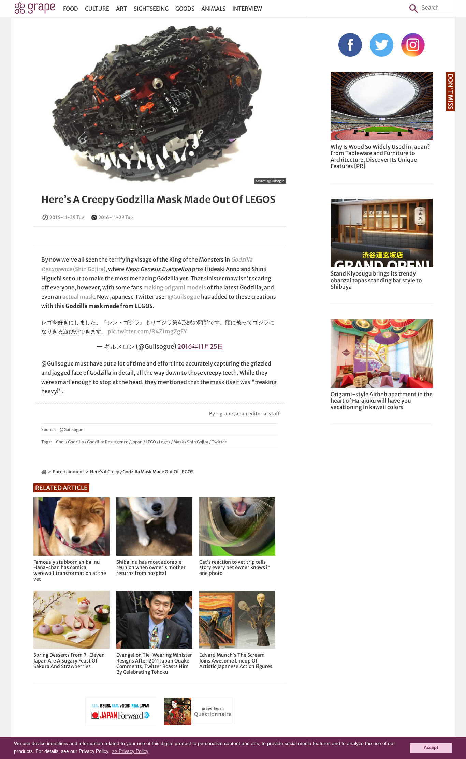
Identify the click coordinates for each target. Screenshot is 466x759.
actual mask (78, 296)
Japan (137, 441)
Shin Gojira (197, 441)
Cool (60, 441)
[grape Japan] (44, 472)
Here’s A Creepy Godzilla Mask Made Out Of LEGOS (158, 199)
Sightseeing (151, 8)
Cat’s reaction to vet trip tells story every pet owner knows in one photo (235, 567)
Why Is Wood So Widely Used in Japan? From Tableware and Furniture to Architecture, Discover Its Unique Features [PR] (380, 156)
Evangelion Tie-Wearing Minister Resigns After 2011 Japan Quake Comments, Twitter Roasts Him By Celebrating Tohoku (154, 663)
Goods (184, 8)
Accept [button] (431, 747)
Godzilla (76, 441)
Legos (164, 441)
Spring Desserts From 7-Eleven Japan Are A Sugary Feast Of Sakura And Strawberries (69, 660)
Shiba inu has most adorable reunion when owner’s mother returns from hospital (151, 567)
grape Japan (35, 9)
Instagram (413, 45)
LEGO (151, 441)
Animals (213, 8)
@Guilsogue (275, 181)
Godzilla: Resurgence (107, 441)
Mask (178, 441)
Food (70, 8)
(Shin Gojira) (88, 269)
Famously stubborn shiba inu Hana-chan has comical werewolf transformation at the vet (69, 570)
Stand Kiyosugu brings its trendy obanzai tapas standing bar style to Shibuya (376, 280)
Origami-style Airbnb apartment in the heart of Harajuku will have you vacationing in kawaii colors (382, 401)
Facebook (350, 45)
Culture (97, 8)
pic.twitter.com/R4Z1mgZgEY (147, 331)
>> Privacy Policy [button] (130, 751)
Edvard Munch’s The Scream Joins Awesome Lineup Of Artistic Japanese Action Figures (235, 660)
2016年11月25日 (200, 347)
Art (121, 8)
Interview (247, 8)
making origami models (174, 287)
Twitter (219, 441)
